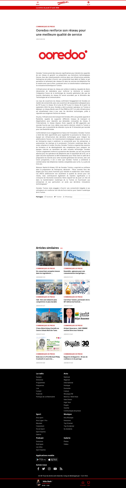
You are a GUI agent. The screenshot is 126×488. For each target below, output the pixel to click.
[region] (63, 16)
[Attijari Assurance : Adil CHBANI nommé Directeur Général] (77, 315)
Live (37, 388)
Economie (67, 388)
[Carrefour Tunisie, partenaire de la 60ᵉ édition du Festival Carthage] (77, 287)
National (67, 377)
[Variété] (38, 482)
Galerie (38, 434)
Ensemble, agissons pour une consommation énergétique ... (75, 272)
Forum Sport (40, 429)
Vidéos (66, 444)
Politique (67, 385)
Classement (40, 426)
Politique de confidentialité (45, 397)
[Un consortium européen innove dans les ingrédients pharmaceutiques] (49, 258)
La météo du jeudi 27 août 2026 (47, 8)
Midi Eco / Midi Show (71, 397)
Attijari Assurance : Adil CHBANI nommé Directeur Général (75, 329)
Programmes (40, 383)
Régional (67, 380)
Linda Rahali (46, 483)
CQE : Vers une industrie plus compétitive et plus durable (46, 301)
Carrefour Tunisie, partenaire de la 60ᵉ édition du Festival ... (77, 301)
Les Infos (39, 447)
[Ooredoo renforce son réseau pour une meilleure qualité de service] (63, 55)
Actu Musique (68, 418)
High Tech (67, 402)
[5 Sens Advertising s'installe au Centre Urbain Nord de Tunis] (49, 315)
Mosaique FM (68, 394)
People (66, 405)
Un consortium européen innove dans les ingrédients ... (48, 272)
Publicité (39, 394)
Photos (66, 441)
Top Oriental (68, 423)
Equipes (39, 377)
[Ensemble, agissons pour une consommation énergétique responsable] (77, 258)
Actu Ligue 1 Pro (41, 420)
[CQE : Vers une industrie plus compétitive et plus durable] (49, 287)
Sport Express (41, 432)
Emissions (39, 380)
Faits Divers (68, 399)
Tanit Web (84, 476)
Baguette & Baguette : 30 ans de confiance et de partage (76, 358)
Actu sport (39, 418)
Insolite (66, 408)
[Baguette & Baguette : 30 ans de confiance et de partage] (77, 344)
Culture (66, 391)
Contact (38, 391)
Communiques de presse (45, 27)
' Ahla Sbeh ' (47, 481)
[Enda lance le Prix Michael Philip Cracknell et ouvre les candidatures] (49, 344)
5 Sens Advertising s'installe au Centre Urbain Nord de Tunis (47, 329)
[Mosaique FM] (63, 3)
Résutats (39, 423)
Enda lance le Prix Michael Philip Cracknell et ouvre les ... (48, 358)
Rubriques (39, 444)
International (68, 383)
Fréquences (40, 385)
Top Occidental (69, 426)
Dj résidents (68, 429)
